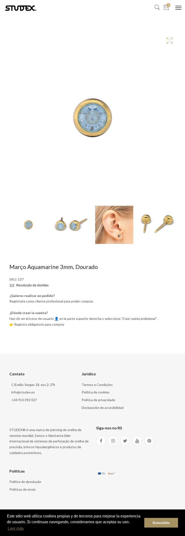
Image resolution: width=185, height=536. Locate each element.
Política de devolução (25, 482)
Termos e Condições (97, 385)
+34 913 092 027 (24, 400)
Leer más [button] (16, 528)
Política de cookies (96, 392)
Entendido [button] (161, 523)
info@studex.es (23, 392)
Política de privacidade (98, 400)
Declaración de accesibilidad (103, 407)
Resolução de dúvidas (32, 285)
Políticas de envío (22, 489)
